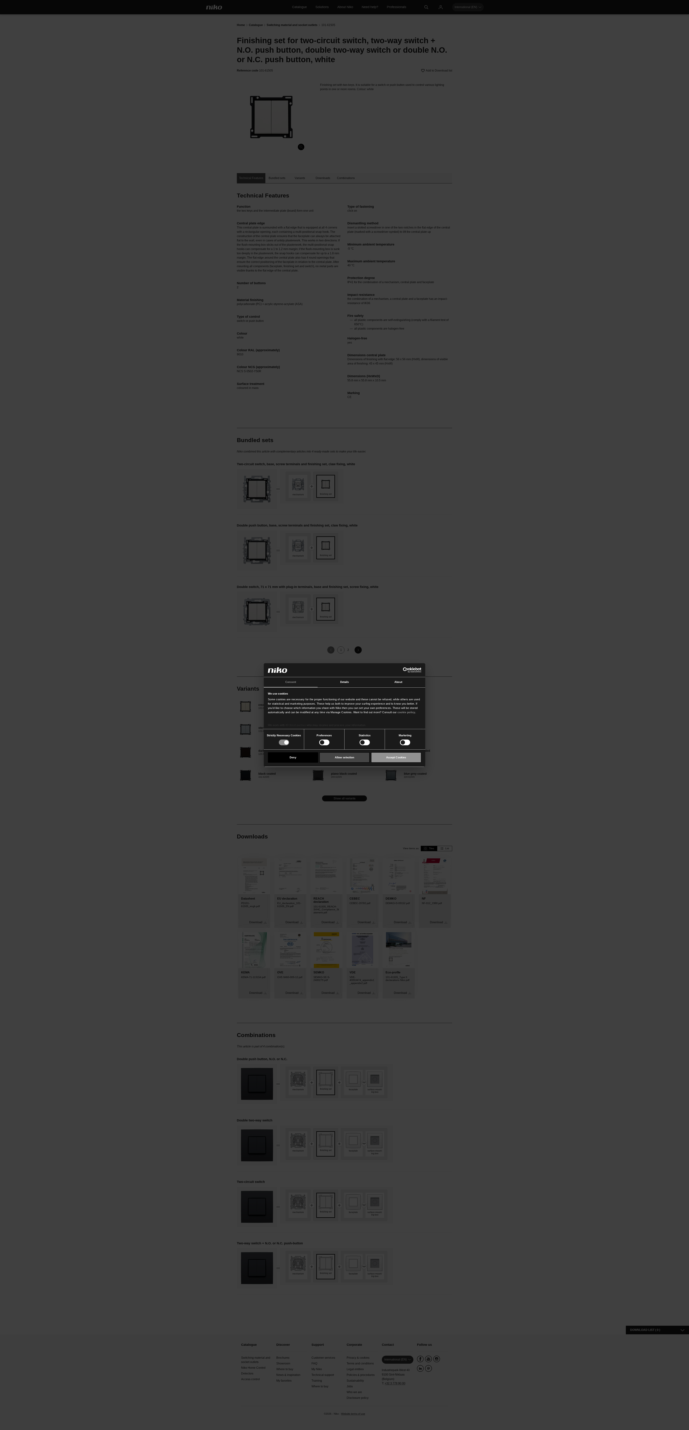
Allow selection (344, 757)
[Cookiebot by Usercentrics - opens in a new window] (405, 670)
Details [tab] (344, 681)
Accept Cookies (396, 757)
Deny (293, 757)
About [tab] (398, 681)
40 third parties (295, 725)
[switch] (324, 742)
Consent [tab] (290, 681)
